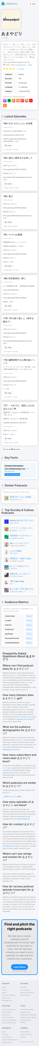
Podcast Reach (25, 1012)
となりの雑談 (15, 551)
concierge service (9, 846)
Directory (5, 1034)
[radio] (4, 68)
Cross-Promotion (8, 1017)
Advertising (6, 1015)
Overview (23, 987)
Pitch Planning (25, 995)
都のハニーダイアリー (19, 543)
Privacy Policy (24, 1032)
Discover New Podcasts (28, 1017)
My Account (6, 998)
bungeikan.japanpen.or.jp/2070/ (14, 422)
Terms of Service (26, 1034)
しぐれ (4, 37)
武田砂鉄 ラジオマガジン (21, 535)
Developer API (7, 1000)
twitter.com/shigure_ (18, 65)
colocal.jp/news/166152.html (13, 135)
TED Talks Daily (17, 581)
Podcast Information (27, 992)
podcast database (22, 819)
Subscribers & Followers (28, 1015)
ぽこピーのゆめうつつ (19, 566)
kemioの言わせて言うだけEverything (22, 520)
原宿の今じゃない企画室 (20, 497)
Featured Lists (7, 1037)
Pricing (4, 990)
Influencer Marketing (9, 1020)
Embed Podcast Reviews (25, 1021)
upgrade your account (24, 719)
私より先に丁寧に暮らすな (21, 589)
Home (4, 987)
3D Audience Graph (27, 1009)
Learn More (19, 967)
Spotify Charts (7, 1042)
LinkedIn (23, 1037)
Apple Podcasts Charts (10, 1039)
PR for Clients (6, 1012)
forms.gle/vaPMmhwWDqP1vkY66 (16, 62)
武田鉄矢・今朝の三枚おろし (22, 558)
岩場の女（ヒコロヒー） (20, 574)
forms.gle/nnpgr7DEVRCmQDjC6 (14, 169)
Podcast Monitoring (8, 1023)
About (4, 992)
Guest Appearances (9, 1009)
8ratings (21, 69)
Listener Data (24, 990)
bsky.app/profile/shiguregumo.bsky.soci (17, 177)
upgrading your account (11, 749)
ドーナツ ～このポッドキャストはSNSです (22, 528)
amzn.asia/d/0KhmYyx (11, 290)
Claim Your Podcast (8, 995)
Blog (3, 1032)
